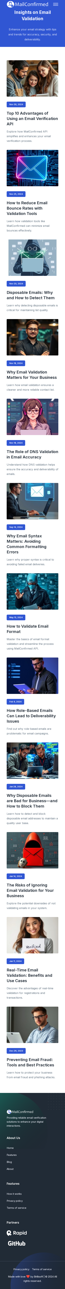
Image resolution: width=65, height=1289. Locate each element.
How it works (14, 1193)
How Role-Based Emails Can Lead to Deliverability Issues (31, 716)
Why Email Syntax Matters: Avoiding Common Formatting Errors (26, 544)
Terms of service (16, 1207)
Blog (9, 1162)
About (10, 1169)
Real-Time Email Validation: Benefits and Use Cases (29, 975)
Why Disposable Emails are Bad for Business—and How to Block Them (32, 801)
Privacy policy (15, 1200)
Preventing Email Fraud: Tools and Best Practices (30, 1062)
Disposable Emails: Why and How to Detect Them (31, 295)
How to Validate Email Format (27, 629)
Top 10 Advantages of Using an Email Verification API (32, 118)
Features (12, 1154)
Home (10, 1147)
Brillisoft (38, 1276)
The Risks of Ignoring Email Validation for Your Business (30, 890)
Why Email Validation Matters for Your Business (32, 375)
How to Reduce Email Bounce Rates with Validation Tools (27, 208)
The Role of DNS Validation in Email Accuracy (32, 454)
